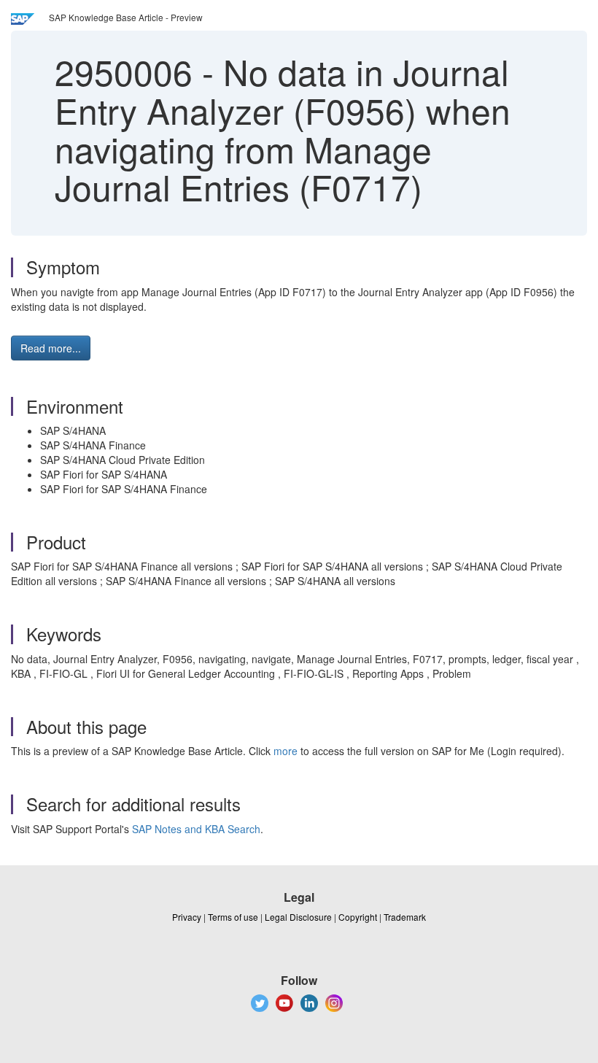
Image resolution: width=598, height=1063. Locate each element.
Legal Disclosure (298, 917)
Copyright (357, 917)
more (285, 750)
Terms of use (233, 917)
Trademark (405, 917)
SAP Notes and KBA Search (196, 829)
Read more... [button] (50, 348)
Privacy (186, 917)
